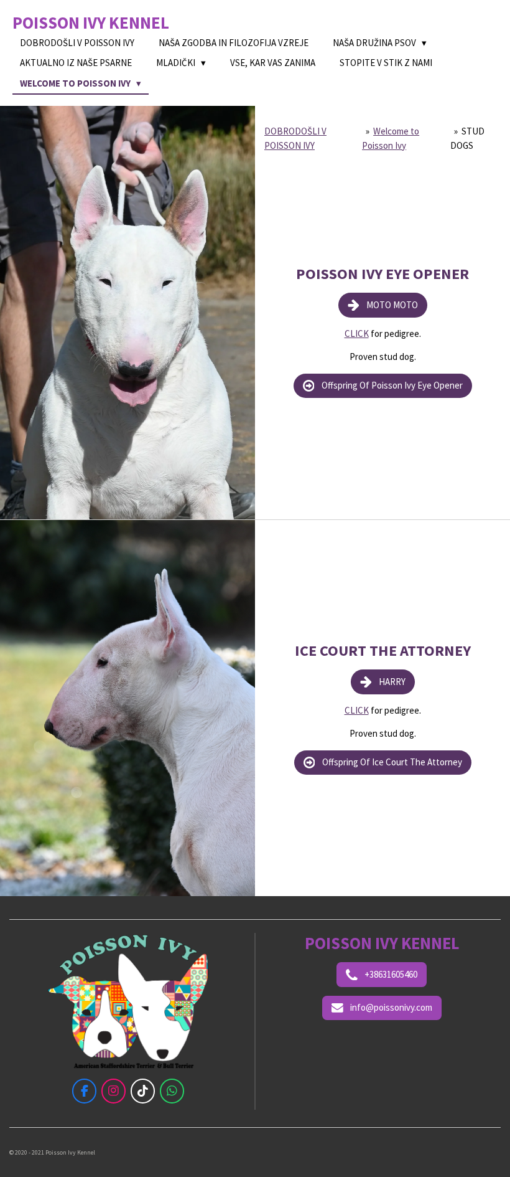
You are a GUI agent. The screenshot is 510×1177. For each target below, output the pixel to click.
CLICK (357, 333)
